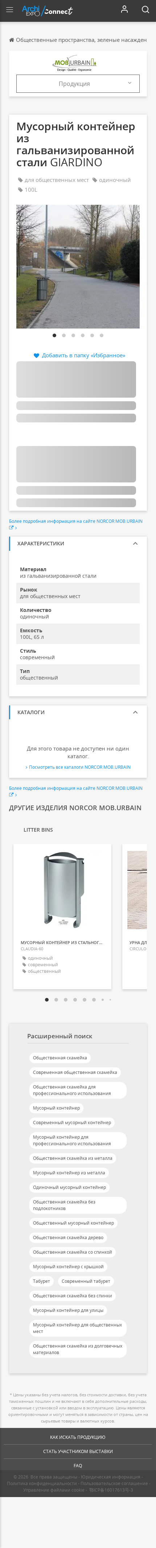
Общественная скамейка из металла (72, 1158)
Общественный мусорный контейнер (73, 1223)
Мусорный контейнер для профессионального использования (72, 1140)
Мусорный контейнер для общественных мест (77, 1328)
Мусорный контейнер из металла (69, 1173)
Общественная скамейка (60, 1058)
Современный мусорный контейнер (72, 1122)
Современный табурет (86, 1281)
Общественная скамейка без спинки (72, 1296)
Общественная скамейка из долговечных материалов (77, 1349)
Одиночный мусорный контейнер (69, 1187)
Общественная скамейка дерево (68, 1237)
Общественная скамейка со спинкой (72, 1252)
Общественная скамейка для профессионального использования (72, 1090)
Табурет (41, 1281)
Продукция (74, 84)
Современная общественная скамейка (75, 1072)
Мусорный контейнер (56, 1108)
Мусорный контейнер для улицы (68, 1310)
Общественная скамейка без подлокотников (64, 1205)
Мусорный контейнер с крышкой (68, 1267)
